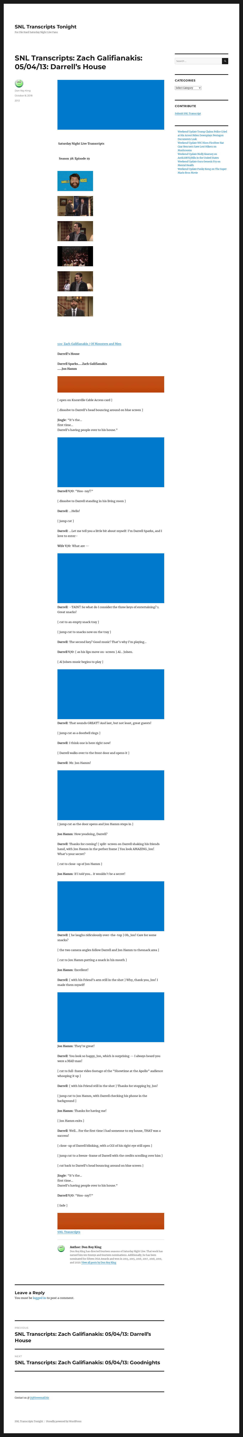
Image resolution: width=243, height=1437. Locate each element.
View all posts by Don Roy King (98, 1262)
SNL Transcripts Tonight (45, 27)
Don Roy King (23, 90)
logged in (39, 1298)
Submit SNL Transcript (188, 113)
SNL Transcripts (68, 1232)
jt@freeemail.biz (39, 1397)
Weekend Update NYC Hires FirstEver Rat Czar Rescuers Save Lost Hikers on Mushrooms (201, 146)
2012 (17, 100)
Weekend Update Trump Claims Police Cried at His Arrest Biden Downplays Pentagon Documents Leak (202, 135)
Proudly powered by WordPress (63, 1421)
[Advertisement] (111, 105)
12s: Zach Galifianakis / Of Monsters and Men (89, 344)
